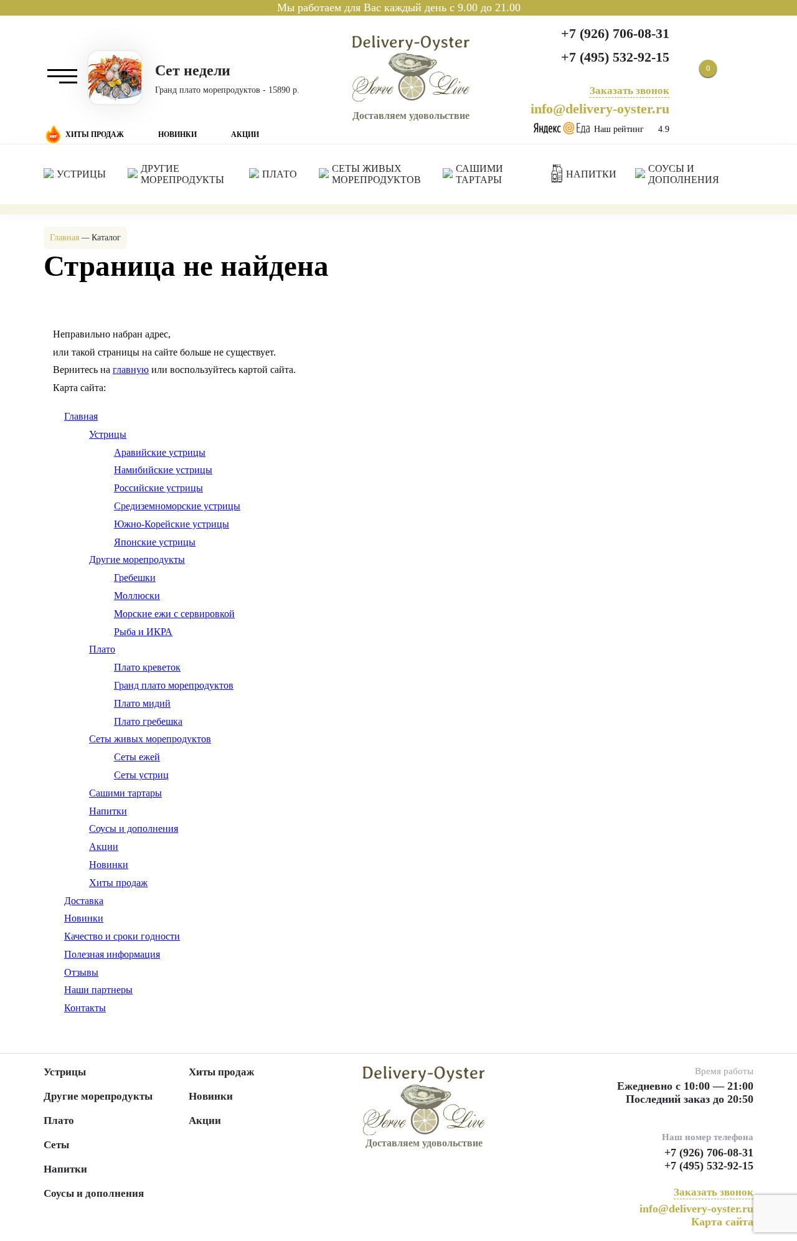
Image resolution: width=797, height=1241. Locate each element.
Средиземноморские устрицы (177, 506)
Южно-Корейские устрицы (171, 524)
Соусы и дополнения (133, 828)
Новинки (177, 134)
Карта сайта (722, 1221)
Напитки (108, 811)
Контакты (85, 1008)
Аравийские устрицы (159, 452)
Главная (81, 416)
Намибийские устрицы (163, 470)
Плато (102, 649)
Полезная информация (112, 954)
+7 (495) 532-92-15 (615, 57)
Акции (245, 134)
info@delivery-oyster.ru (600, 108)
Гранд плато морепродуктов (173, 685)
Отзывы (81, 972)
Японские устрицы (155, 542)
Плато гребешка (148, 721)
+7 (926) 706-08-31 (615, 33)
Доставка (83, 900)
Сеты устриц (141, 775)
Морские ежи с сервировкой (174, 613)
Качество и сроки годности (122, 936)
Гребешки (135, 577)
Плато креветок (147, 667)
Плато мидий (142, 703)
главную (131, 369)
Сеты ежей (137, 757)
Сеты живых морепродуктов (150, 739)
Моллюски (137, 595)
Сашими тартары (125, 793)
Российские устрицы (158, 488)
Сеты (56, 1145)
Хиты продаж (94, 134)
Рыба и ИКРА (143, 631)
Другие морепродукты (137, 559)
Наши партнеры (98, 989)
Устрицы (107, 434)
